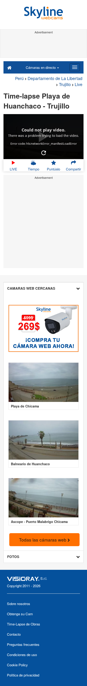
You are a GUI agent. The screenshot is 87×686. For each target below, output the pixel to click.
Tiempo (33, 169)
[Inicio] (9, 67)
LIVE (13, 169)
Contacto (14, 634)
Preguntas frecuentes (23, 644)
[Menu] (75, 67)
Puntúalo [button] (53, 169)
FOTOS (13, 556)
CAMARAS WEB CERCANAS (31, 288)
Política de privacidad (23, 675)
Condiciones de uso (22, 654)
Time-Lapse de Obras (23, 624)
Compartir (73, 169)
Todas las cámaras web (43, 539)
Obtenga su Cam (20, 613)
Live (78, 84)
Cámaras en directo (41, 67)
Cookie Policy (17, 664)
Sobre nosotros (18, 603)
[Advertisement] (43, 45)
